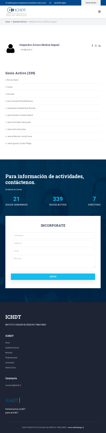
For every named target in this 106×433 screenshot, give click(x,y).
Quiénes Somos (12, 348)
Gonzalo (10, 94)
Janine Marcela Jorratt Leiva (19, 136)
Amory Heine (12, 80)
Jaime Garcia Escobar (16, 129)
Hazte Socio (10, 367)
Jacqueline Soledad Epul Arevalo (21, 108)
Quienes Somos (19, 22)
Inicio (8, 22)
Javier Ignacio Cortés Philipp (19, 143)
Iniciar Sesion (91, 3)
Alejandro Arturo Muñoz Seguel (39, 44)
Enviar (53, 276)
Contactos (9, 363)
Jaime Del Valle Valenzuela (19, 122)
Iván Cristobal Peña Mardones (20, 101)
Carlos (10, 87)
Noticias (8, 353)
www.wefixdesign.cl (76, 427)
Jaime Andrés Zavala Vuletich (20, 115)
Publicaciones (11, 358)
